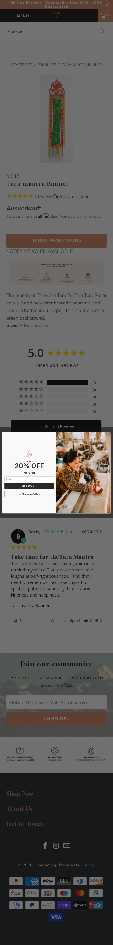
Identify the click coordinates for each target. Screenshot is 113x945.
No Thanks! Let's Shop (29, 494)
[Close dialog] (108, 434)
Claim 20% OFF (29, 486)
